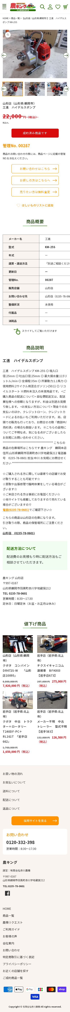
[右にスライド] (66, 55)
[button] (4, 7)
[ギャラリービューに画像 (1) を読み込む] (13, 89)
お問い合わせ (11, 950)
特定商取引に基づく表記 (18, 957)
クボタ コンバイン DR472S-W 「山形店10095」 (17, 670)
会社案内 (8, 943)
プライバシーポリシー (17, 964)
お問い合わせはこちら (35, 168)
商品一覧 (15, 18)
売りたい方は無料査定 (35, 192)
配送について (11, 800)
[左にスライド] (4, 55)
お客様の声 (10, 936)
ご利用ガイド (11, 929)
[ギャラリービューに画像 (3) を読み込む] (57, 89)
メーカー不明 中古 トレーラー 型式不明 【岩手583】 (52, 726)
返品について (11, 808)
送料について (11, 791)
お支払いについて (14, 782)
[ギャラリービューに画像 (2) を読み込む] (35, 89)
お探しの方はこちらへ (35, 180)
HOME (6, 18)
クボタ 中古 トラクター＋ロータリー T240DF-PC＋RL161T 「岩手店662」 (17, 731)
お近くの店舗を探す (16, 971)
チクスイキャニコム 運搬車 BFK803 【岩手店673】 (52, 670)
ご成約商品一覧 (13, 978)
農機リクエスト (13, 922)
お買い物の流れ (13, 774)
